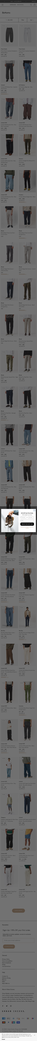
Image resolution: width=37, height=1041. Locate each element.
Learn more (16, 1037)
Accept (3, 1039)
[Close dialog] (34, 510)
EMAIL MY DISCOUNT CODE (27, 524)
